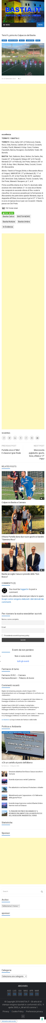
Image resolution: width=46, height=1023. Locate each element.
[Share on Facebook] (4, 438)
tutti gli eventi (23, 661)
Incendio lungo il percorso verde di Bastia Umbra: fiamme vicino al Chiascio (26, 804)
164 (31, 994)
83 (9, 994)
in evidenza (8, 227)
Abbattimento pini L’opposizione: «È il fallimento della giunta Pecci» (25, 796)
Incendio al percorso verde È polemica (22, 779)
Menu (8, 25)
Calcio (22, 40)
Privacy (6, 1011)
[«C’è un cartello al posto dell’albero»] (23, 745)
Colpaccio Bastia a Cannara (14, 502)
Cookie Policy (18, 1011)
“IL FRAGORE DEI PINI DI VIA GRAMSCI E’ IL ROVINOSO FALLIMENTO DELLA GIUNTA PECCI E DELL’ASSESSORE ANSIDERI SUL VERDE (25, 813)
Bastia (4, 40)
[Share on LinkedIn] (15, 438)
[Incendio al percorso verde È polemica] (4, 782)
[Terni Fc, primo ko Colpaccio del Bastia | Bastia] (23, 11)
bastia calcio (8, 216)
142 (25, 994)
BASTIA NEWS (23, 216)
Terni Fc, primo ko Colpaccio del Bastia (19, 35)
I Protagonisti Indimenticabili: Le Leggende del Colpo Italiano (21, 699)
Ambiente (5, 732)
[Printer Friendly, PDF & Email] (8, 213)
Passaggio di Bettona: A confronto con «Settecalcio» (19, 701)
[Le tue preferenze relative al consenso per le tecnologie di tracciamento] (42, 1019)
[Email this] (37, 438)
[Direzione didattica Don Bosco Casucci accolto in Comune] (4, 774)
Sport (38, 40)
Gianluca (6, 766)
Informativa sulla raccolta (9, 1021)
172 (37, 994)
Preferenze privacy (34, 1011)
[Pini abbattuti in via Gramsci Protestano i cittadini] (4, 789)
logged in (25, 589)
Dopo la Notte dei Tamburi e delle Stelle (24, 720)
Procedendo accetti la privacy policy (16, 635)
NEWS (40, 25)
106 (14, 994)
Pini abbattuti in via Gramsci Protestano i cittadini (26, 787)
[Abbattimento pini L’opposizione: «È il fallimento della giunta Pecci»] (4, 797)
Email (4, 627)
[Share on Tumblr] (20, 438)
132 (20, 994)
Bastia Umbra (13, 40)
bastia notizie (9, 221)
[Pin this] (32, 438)
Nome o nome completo (10, 619)
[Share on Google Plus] (26, 438)
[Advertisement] (23, 107)
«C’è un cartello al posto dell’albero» (17, 762)
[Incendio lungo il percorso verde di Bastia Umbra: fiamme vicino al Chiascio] (4, 805)
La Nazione (30, 40)
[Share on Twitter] (9, 438)
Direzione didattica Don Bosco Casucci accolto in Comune (26, 773)
